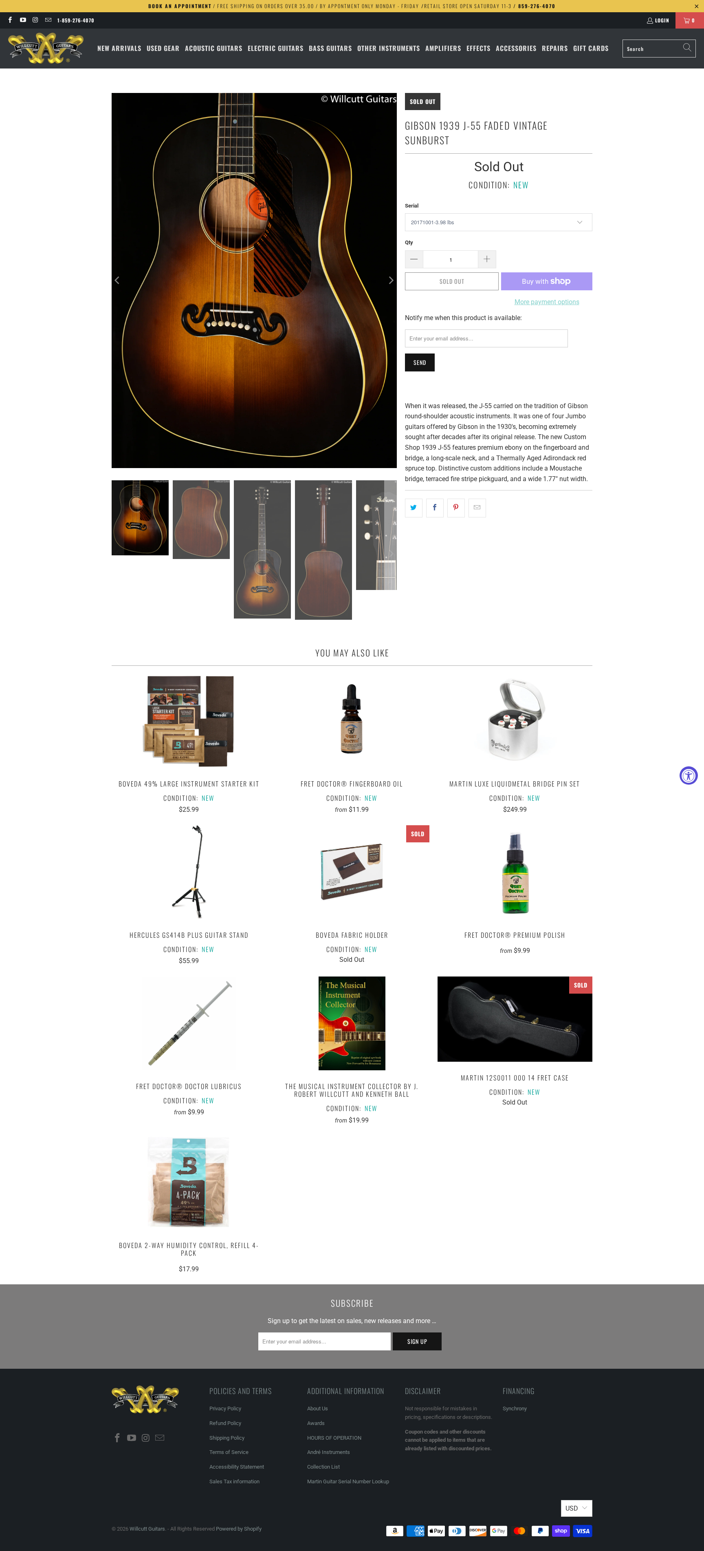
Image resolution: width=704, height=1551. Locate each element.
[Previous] (117, 280)
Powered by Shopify (239, 1529)
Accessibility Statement (236, 1467)
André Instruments (328, 1452)
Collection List (323, 1467)
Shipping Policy (226, 1438)
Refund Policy (225, 1423)
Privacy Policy (225, 1408)
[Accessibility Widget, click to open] (689, 776)
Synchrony (515, 1408)
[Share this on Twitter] (413, 508)
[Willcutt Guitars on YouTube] (22, 20)
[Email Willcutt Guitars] (47, 20)
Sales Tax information (234, 1481)
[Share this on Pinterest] (456, 508)
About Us (317, 1408)
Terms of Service (229, 1452)
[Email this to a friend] (477, 508)
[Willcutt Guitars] (46, 48)
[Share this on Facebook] (435, 508)
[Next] (390, 280)
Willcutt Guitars (147, 1529)
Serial (411, 206)
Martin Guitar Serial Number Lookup (348, 1481)
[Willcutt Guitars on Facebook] (9, 20)
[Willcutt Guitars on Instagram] (35, 20)
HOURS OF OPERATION (334, 1438)
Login (662, 20)
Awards (316, 1423)
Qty (409, 242)
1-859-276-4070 (76, 20)
